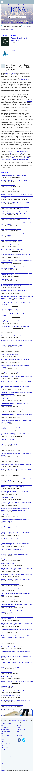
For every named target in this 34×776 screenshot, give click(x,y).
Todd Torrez (16, 332)
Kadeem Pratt (15, 456)
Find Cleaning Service (6, 743)
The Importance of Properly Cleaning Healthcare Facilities (15, 651)
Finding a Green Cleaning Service (9, 354)
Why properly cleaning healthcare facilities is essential (14, 554)
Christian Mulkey (17, 182)
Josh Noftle (15, 613)
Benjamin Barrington (18, 328)
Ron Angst (15, 406)
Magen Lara (16, 276)
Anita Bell (15, 373)
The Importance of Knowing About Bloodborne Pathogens (15, 218)
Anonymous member (18, 299)
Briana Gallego (16, 368)
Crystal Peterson (17, 263)
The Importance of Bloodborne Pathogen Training (13, 175)
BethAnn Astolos (16, 389)
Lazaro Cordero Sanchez (19, 546)
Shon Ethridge (16, 450)
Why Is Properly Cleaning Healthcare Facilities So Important (16, 469)
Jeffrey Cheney (16, 692)
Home (5, 4)
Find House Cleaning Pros (7, 439)
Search (2, 741)
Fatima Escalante (17, 225)
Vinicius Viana (15, 323)
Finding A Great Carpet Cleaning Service (11, 474)
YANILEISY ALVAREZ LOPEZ (20, 199)
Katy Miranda (16, 620)
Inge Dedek (15, 337)
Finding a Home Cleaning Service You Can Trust (13, 588)
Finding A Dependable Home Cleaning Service (12, 549)
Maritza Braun (16, 423)
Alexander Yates (17, 505)
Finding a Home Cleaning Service (9, 444)
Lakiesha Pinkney (17, 208)
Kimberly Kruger (17, 287)
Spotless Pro (15, 51)
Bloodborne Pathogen (6, 642)
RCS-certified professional (22, 79)
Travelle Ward (15, 580)
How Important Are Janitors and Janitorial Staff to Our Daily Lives (17, 579)
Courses (20, 4)
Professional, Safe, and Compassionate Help (12, 705)
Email (9, 723)
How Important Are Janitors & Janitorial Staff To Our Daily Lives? (17, 574)
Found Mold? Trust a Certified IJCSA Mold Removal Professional (17, 662)
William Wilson (16, 417)
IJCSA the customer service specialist (10, 584)
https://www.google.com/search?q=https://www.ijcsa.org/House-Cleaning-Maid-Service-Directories (15, 159)
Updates (3, 733)
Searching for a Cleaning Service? (9, 538)
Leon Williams (16, 293)
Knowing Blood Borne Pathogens (9, 350)
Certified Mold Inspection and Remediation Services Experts (16, 180)
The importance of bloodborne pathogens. (11, 345)
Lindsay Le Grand (10, 70)
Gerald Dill (15, 310)
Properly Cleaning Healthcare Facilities (10, 695)
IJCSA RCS (29, 101)
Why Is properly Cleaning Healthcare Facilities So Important (16, 464)
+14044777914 (4, 723)
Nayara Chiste (16, 522)
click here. (10, 29)
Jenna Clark (16, 280)
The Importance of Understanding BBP (10, 372)
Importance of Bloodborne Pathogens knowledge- (13, 409)
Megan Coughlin (17, 632)
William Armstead (17, 186)
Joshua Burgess (17, 441)
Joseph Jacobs (17, 648)
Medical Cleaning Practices (7, 563)
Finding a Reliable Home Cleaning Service (11, 240)
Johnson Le (15, 356)
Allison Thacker (16, 269)
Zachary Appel (16, 251)
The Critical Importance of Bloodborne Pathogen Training (15, 207)
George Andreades (17, 191)
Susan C (15, 687)
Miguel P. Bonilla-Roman (18, 395)
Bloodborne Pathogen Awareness (9, 514)
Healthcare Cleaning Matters (8, 676)
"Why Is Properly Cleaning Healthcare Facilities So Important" (16, 700)
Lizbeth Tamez (16, 555)
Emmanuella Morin (17, 436)
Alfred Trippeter (16, 317)
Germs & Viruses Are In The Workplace (10, 667)
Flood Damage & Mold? (7, 279)
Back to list (5, 61)
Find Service (14, 4)
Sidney (14, 668)
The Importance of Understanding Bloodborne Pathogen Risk (16, 244)
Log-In (25, 4)
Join (9, 4)
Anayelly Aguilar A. (17, 626)
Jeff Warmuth (16, 346)
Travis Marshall (17, 601)
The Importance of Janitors (7, 559)
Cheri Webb (16, 673)
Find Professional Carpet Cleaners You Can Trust (13, 690)
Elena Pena (15, 203)
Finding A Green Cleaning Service (9, 599)
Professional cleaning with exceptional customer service (15, 326)
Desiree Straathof (17, 411)
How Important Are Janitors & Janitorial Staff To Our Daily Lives (16, 331)
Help (29, 4)
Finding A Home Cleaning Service (9, 309)
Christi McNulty (16, 362)
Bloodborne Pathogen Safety (8, 185)
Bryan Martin (15, 471)
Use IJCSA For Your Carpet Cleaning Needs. (12, 249)
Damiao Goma (16, 236)
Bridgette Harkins (17, 400)
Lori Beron (15, 378)
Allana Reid (15, 306)
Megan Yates (15, 246)
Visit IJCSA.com (5, 735)
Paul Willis (15, 230)
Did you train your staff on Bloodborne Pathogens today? (15, 335)
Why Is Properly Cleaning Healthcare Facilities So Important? (16, 381)
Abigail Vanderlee (16, 177)
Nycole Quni (15, 571)
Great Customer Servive (7, 686)
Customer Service (5, 449)
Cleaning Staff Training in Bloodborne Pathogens (13, 646)
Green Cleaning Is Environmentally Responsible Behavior (15, 202)
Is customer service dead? (7, 189)
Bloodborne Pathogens (6, 398)
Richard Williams (17, 499)
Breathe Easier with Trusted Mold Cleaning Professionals (15, 460)
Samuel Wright (16, 219)
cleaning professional (10, 73)
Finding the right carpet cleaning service (11, 229)
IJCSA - (14, 659)
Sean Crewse (16, 445)
